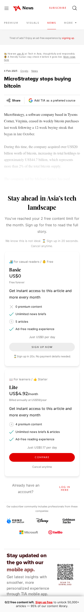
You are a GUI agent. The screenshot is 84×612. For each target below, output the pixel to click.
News (34, 70)
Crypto (24, 70)
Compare (42, 457)
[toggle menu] (6, 8)
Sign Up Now (42, 346)
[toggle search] (74, 8)
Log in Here (64, 488)
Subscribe (58, 7)
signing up (68, 38)
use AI (20, 53)
